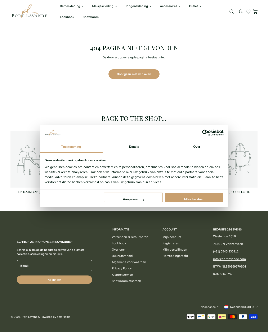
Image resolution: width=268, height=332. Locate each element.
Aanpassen (131, 199)
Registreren (170, 243)
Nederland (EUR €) (242, 307)
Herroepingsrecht (175, 256)
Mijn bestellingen (174, 249)
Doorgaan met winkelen (134, 74)
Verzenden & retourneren (130, 237)
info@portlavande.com (229, 259)
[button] (255, 11)
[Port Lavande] (29, 11)
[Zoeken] (231, 11)
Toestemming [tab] (71, 146)
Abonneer (54, 279)
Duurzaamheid (122, 256)
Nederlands (208, 307)
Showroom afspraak (126, 281)
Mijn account (171, 237)
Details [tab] (134, 146)
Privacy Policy (121, 268)
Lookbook (119, 243)
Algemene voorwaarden (129, 262)
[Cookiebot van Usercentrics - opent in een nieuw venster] (205, 133)
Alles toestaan (194, 199)
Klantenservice (122, 275)
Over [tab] (196, 146)
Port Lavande (30, 317)
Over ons (118, 249)
